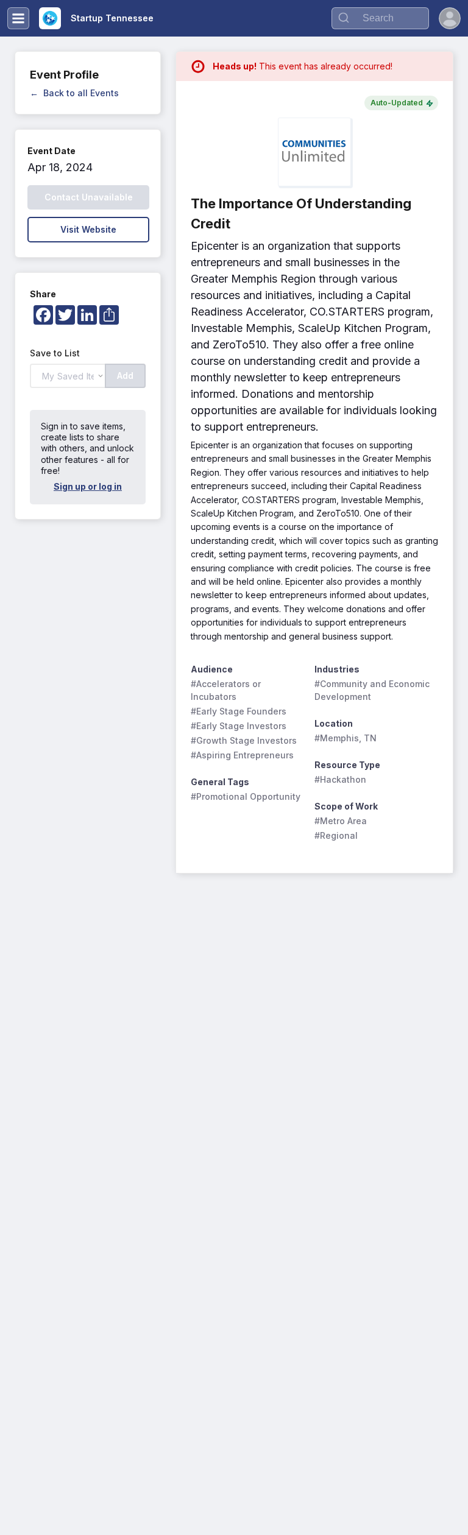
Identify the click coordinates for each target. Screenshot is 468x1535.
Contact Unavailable (88, 197)
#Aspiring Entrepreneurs (242, 755)
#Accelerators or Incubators (227, 690)
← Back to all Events (74, 93)
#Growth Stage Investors (244, 740)
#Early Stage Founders (238, 711)
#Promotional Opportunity (245, 796)
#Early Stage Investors (238, 726)
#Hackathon (340, 779)
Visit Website (88, 229)
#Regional (336, 835)
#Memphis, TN (345, 738)
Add (125, 375)
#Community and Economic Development (372, 690)
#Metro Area (340, 821)
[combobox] (380, 18)
